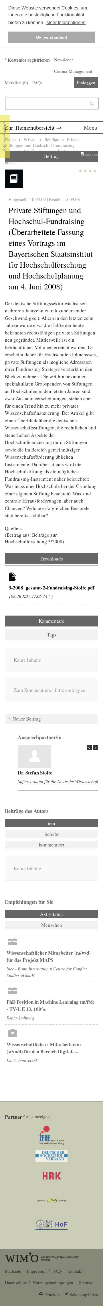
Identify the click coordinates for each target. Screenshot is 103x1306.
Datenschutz (16, 1282)
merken (91, 154)
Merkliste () (16, 82)
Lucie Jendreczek (22, 1060)
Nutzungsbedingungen (53, 1282)
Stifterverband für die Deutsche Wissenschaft (58, 781)
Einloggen (86, 82)
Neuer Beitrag (27, 718)
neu (51, 823)
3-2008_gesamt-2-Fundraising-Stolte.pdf (51, 587)
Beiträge (51, 139)
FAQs (37, 82)
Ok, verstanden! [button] (51, 37)
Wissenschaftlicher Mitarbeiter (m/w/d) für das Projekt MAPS (49, 956)
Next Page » (95, 747)
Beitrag (51, 156)
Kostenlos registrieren (29, 60)
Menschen (51, 925)
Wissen (30, 139)
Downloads (51, 558)
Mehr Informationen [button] (66, 22)
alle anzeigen (38, 1116)
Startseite (13, 1271)
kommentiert (51, 844)
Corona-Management (73, 71)
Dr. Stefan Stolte (35, 772)
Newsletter (63, 60)
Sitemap (86, 1282)
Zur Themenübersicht (30, 127)
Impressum (37, 1271)
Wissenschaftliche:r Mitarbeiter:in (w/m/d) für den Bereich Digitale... (44, 1048)
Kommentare (51, 621)
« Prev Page (89, 747)
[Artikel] (12, 577)
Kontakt (75, 1271)
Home (10, 139)
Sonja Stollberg (20, 1018)
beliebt (52, 834)
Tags (51, 634)
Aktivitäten (67, 914)
